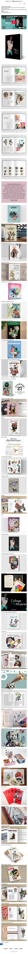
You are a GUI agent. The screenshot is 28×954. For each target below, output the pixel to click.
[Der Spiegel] (14, 738)
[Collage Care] (14, 563)
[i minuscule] (14, 621)
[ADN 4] (14, 408)
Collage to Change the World (7, 301)
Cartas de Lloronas (5, 262)
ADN (2, 514)
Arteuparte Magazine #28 (7, 922)
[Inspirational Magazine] (14, 835)
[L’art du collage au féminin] (14, 311)
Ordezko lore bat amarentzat (7, 650)
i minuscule (3, 631)
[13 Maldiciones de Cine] (14, 233)
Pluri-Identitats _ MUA (6, 728)
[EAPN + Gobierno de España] (14, 214)
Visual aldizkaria (4, 806)
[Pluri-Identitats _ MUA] (14, 718)
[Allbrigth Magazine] (14, 660)
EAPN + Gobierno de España (7, 223)
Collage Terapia (4, 534)
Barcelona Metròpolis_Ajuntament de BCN (10, 359)
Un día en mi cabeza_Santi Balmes (8, 379)
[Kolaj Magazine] (14, 874)
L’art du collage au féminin (7, 320)
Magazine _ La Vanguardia (6, 689)
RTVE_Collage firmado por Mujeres (9, 612)
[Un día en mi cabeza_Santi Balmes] (14, 369)
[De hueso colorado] (14, 816)
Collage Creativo (4, 476)
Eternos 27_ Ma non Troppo (7, 398)
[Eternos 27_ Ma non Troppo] (14, 388)
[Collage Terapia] (14, 524)
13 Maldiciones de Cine (6, 243)
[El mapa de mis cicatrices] (14, 272)
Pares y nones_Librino (6, 864)
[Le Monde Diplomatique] (14, 447)
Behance (21, 948)
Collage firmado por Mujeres (7, 553)
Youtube (11, 948)
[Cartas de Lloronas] (14, 252)
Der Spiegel (3, 747)
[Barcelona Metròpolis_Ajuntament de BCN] (14, 350)
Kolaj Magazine (4, 883)
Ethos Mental (4, 437)
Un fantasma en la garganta (7, 340)
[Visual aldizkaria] (14, 796)
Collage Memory (5, 767)
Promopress (21, 9)
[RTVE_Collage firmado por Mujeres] (14, 602)
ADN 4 (2, 417)
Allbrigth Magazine (5, 670)
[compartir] (1, 944)
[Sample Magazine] (14, 893)
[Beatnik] (14, 485)
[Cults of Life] (14, 777)
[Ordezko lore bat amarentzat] (14, 641)
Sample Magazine (5, 903)
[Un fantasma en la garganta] (14, 330)
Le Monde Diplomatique (6, 456)
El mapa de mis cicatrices (6, 282)
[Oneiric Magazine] (14, 932)
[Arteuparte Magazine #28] (14, 913)
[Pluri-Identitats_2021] (14, 583)
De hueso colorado (5, 825)
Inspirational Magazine (6, 845)
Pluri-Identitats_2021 (6, 592)
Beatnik (3, 495)
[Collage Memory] (14, 757)
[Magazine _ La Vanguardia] (14, 680)
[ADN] (14, 505)
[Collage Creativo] (14, 466)
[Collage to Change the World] (14, 291)
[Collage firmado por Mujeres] (14, 544)
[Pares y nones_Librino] (14, 854)
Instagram (6, 948)
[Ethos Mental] (14, 427)
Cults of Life (4, 786)
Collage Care (4, 573)
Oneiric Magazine (5, 942)
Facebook (16, 948)
